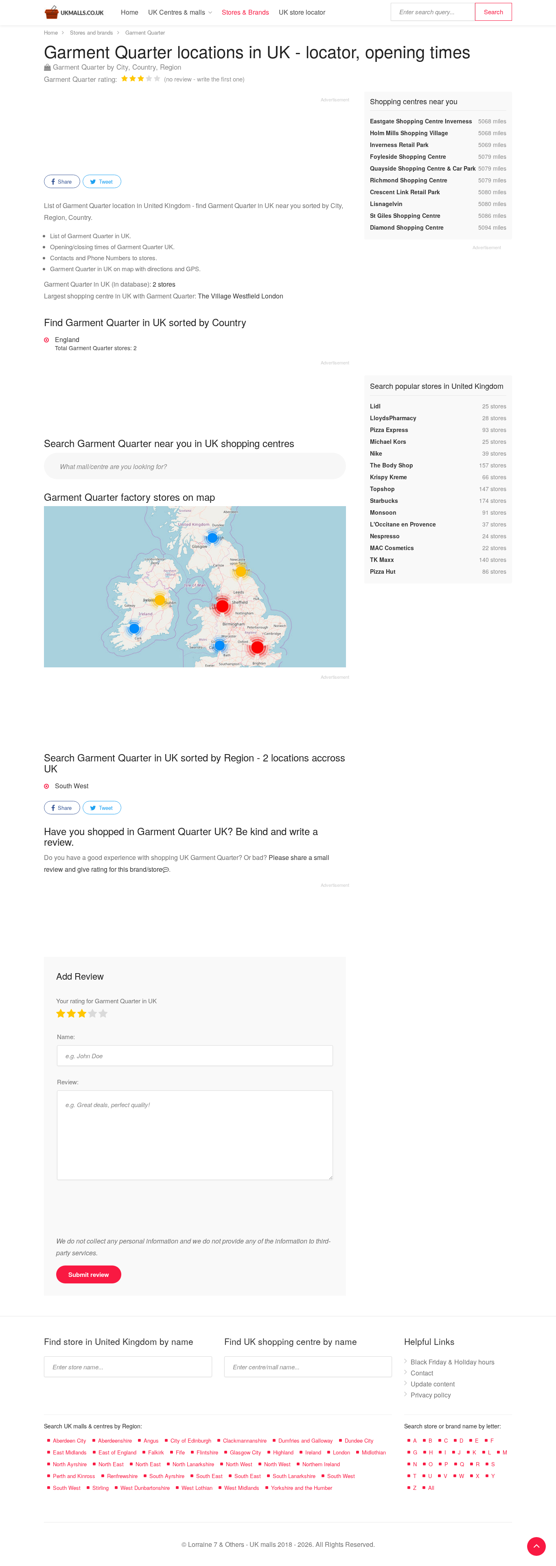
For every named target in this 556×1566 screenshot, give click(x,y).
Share (64, 181)
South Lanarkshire (294, 1476)
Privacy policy (431, 1395)
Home (129, 12)
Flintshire (207, 1452)
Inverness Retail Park (399, 144)
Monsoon (383, 512)
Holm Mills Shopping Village (409, 133)
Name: (66, 1036)
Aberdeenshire (115, 1440)
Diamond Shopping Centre (407, 227)
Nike (376, 453)
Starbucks (384, 500)
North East (111, 1464)
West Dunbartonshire (145, 1487)
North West (239, 1464)
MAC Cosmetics (392, 548)
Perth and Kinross (74, 1476)
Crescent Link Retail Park (405, 192)
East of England (117, 1452)
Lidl (375, 406)
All (431, 1487)
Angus (151, 1440)
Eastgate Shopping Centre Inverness (421, 121)
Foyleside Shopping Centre (408, 156)
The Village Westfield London (240, 295)
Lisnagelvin (386, 204)
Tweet (105, 181)
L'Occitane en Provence (403, 524)
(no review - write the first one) (204, 79)
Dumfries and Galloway (305, 1440)
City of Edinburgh (191, 1440)
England (96, 343)
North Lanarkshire (193, 1464)
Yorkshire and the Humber (301, 1487)
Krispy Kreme (388, 477)
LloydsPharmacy (393, 418)
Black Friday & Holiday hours (453, 1362)
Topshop (382, 489)
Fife (180, 1452)
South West (71, 785)
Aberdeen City (69, 1440)
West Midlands (241, 1487)
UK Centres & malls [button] (176, 12)
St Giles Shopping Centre (405, 215)
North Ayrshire (70, 1464)
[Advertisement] (196, 133)
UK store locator (302, 12)
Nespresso (385, 536)
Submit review (88, 1274)
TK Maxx (382, 559)
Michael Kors (388, 441)
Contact (422, 1373)
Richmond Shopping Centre (408, 180)
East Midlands (70, 1452)
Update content (433, 1384)
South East (209, 1476)
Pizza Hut (383, 571)
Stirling (100, 1487)
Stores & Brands (245, 12)
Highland (283, 1452)
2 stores (164, 284)
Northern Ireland (321, 1464)
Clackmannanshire (245, 1440)
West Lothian (197, 1487)
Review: (68, 1081)
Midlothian (374, 1452)
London (341, 1452)
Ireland (313, 1452)
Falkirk (156, 1452)
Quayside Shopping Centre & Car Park (423, 168)
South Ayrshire (166, 1476)
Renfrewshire (122, 1476)
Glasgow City (245, 1452)
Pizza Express (389, 429)
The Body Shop (391, 465)
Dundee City (359, 1440)
